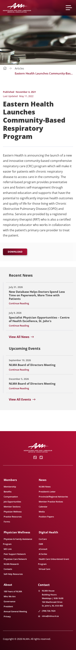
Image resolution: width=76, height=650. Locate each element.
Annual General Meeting (15, 611)
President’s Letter (47, 491)
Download (15, 251)
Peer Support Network (15, 554)
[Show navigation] (69, 8)
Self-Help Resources (13, 574)
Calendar (43, 506)
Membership (10, 486)
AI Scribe (43, 554)
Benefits (7, 491)
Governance (9, 601)
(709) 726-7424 (48, 610)
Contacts (8, 569)
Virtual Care (44, 569)
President (8, 606)
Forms (7, 521)
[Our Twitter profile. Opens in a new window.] (41, 457)
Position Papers (46, 516)
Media (42, 511)
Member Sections (12, 506)
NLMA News (45, 486)
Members (10, 480)
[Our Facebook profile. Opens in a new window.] (35, 457)
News (42, 480)
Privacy (7, 616)
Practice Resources (13, 516)
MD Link (8, 549)
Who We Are (9, 596)
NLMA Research (11, 564)
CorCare (43, 539)
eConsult (43, 549)
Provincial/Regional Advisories (53, 496)
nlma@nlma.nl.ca (50, 616)
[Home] (17, 8)
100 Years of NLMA (13, 591)
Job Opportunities (12, 501)
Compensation (11, 496)
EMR (41, 544)
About (8, 584)
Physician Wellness (13, 511)
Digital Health (48, 532)
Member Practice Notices (51, 501)
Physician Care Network (15, 559)
